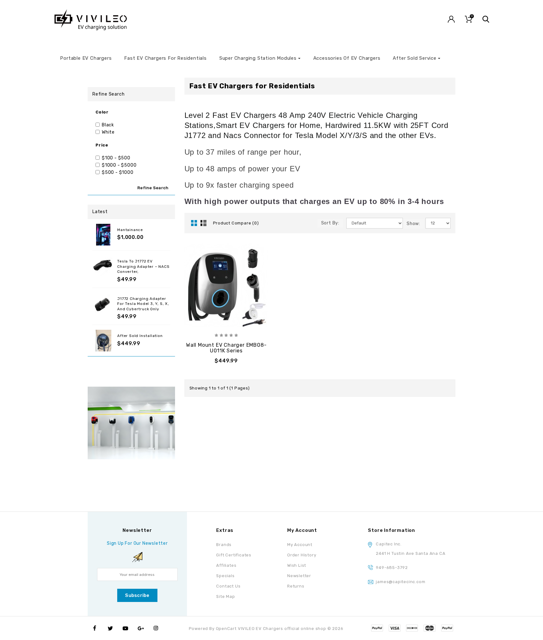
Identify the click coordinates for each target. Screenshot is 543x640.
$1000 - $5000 (119, 165)
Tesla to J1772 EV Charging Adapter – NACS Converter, (143, 266)
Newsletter (299, 575)
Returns (295, 586)
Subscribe (137, 595)
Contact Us (228, 586)
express (412, 628)
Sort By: (330, 223)
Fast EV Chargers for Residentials (165, 58)
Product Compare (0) (236, 223)
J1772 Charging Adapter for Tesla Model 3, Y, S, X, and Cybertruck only (143, 303)
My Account (299, 544)
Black (108, 125)
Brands (224, 544)
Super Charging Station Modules (258, 58)
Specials (225, 575)
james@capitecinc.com (400, 581)
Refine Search (152, 187)
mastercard (429, 628)
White (108, 132)
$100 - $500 (116, 158)
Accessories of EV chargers (347, 58)
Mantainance (130, 230)
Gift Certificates (233, 555)
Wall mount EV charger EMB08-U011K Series (226, 348)
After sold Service (414, 58)
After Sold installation (139, 336)
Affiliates (226, 565)
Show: (413, 223)
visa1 (447, 628)
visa (377, 628)
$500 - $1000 (118, 172)
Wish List (296, 565)
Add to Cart (226, 360)
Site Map (225, 596)
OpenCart (226, 628)
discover (394, 628)
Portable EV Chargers (86, 58)
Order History (301, 555)
